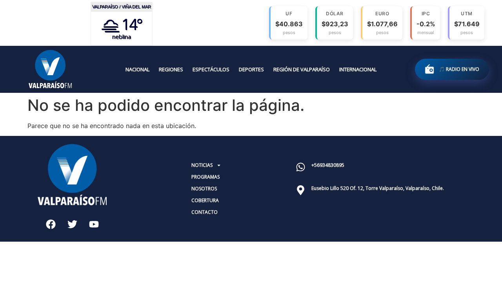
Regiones (171, 69)
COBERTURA (205, 200)
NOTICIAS (202, 165)
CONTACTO (204, 212)
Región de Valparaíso (301, 69)
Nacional (137, 69)
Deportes (251, 69)
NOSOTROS (204, 188)
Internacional (357, 69)
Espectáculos (211, 69)
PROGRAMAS (205, 177)
